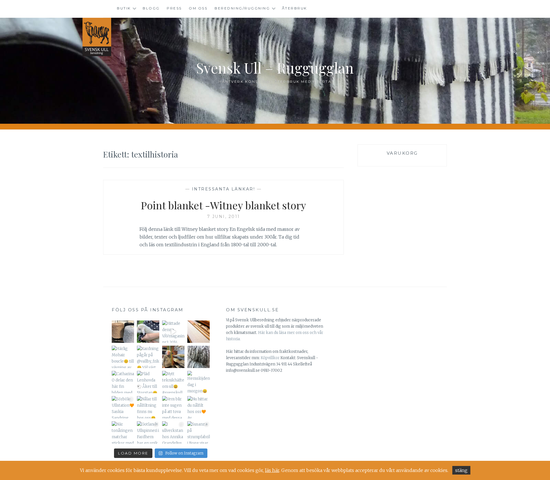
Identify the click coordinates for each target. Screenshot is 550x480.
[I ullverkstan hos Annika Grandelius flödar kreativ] (173, 432)
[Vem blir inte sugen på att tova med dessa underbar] (173, 407)
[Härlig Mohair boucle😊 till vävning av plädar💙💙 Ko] (123, 357)
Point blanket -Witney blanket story (223, 205)
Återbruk (294, 8)
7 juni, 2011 (223, 216)
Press (174, 8)
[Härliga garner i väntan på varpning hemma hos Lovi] (123, 331)
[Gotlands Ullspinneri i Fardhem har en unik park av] (148, 432)
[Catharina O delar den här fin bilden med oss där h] (123, 382)
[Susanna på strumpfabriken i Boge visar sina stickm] (198, 432)
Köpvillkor (270, 357)
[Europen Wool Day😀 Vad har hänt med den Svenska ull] (198, 357)
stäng (461, 470)
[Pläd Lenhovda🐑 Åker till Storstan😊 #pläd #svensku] (148, 382)
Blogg (151, 8)
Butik (124, 8)
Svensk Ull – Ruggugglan (275, 67)
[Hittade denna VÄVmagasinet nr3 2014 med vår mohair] (173, 331)
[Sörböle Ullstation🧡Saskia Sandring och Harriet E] (123, 407)
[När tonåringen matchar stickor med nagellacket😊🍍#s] (123, 432)
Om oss (198, 8)
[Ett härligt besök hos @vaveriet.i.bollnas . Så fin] (173, 357)
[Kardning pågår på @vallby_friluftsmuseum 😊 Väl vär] (148, 357)
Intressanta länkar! (223, 189)
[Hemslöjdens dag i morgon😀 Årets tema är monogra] (198, 382)
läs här (272, 470)
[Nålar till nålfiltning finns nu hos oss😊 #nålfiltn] (148, 407)
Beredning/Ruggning (242, 8)
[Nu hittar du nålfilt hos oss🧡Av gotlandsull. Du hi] (198, 407)
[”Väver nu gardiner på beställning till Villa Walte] (198, 331)
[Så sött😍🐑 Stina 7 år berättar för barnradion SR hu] (148, 331)
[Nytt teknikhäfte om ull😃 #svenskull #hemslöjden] (173, 382)
